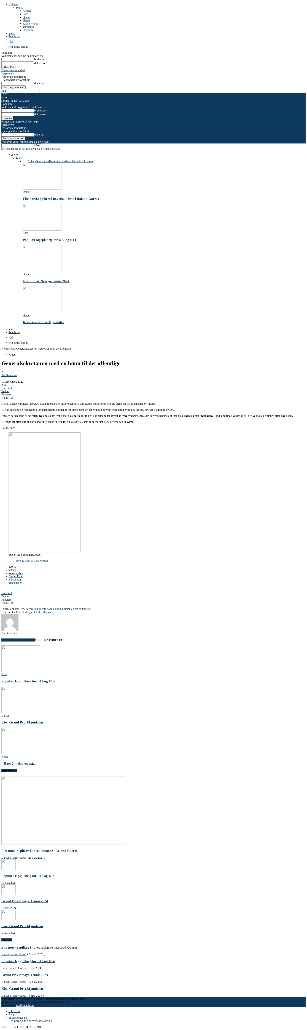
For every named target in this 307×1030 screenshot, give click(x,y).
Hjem (4, 348)
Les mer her (8, 427)
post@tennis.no (25, 1005)
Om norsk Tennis (18, 46)
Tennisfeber (15, 582)
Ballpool (13, 1014)
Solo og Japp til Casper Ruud (32, 560)
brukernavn (40, 59)
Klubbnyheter (30, 23)
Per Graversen (9, 375)
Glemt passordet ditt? (13, 70)
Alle (25, 161)
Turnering (28, 26)
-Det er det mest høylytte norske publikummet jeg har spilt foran (54, 608)
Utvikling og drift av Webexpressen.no (30, 1020)
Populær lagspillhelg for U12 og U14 (49, 240)
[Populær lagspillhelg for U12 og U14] (42, 229)
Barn (25, 13)
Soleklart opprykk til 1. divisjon (34, 612)
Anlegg (27, 10)
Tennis (19, 7)
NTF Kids (14, 1011)
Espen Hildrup (18, 857)
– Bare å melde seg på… (18, 763)
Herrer (26, 20)
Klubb (11, 348)
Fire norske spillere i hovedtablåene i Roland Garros (61, 199)
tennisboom (15, 579)
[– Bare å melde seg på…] (20, 753)
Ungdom (28, 29)
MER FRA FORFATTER (51, 640)
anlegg (12, 569)
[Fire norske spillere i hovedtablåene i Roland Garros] (42, 188)
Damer (26, 17)
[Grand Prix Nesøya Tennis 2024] (42, 270)
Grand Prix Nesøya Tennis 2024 (46, 281)
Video (12, 33)
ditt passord (40, 63)
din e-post (39, 83)
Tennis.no (14, 36)
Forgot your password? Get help (19, 121)
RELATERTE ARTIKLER (18, 640)
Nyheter (13, 4)
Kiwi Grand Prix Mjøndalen (43, 322)
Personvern (7, 73)
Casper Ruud (16, 576)
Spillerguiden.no (18, 1017)
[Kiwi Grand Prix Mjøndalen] (42, 311)
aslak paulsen (16, 573)
